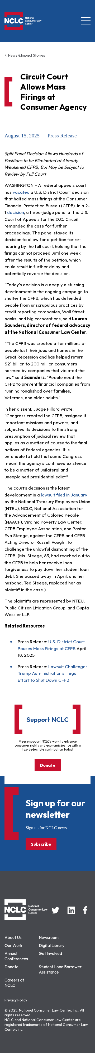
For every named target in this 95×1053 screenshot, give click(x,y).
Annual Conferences (16, 956)
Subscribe (41, 844)
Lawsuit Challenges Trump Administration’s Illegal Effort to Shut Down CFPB (53, 673)
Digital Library (51, 945)
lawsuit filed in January (64, 495)
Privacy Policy (15, 1000)
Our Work (13, 945)
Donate (47, 765)
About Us (13, 937)
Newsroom (49, 937)
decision (15, 212)
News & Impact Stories (26, 55)
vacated (21, 192)
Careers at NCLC (14, 982)
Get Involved (50, 953)
